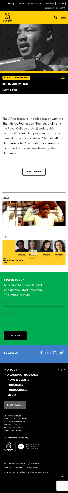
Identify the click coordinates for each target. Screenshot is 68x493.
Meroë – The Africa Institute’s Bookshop (36, 3)
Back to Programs (16, 77)
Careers (48, 8)
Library (11, 3)
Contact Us (61, 8)
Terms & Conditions (13, 467)
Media (61, 3)
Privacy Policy (32, 467)
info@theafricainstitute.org (16, 437)
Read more (34, 171)
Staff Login (15, 405)
